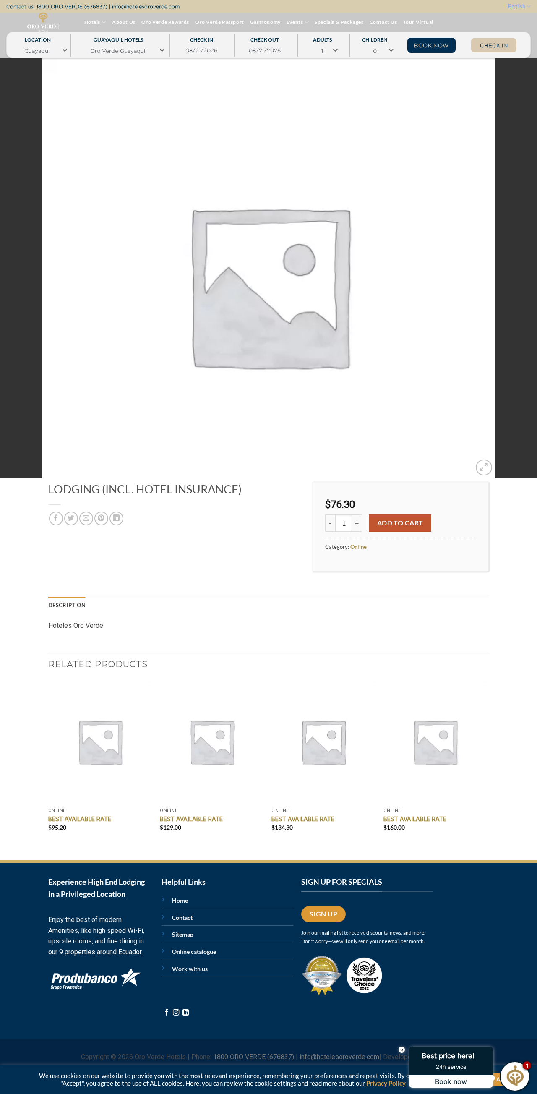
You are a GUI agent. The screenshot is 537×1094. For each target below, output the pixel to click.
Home (180, 900)
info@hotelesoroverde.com (146, 6)
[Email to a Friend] (86, 518)
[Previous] (48, 763)
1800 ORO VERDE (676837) (71, 6)
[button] (484, 468)
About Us (124, 22)
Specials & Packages (339, 22)
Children (374, 38)
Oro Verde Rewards (165, 22)
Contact (182, 917)
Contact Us (383, 22)
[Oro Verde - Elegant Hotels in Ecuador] (26, 22)
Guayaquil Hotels (118, 38)
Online (358, 546)
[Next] (486, 763)
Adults (322, 38)
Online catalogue (194, 951)
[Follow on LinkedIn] (185, 1012)
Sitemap (182, 934)
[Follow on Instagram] (176, 1012)
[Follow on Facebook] (166, 1012)
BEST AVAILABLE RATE (79, 819)
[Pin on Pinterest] (101, 518)
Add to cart (400, 523)
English (516, 6)
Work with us (190, 968)
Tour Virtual (418, 22)
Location (38, 38)
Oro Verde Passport (219, 22)
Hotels (92, 22)
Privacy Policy (386, 1083)
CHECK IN (494, 45)
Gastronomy (265, 22)
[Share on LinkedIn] (116, 518)
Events (295, 22)
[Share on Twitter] (71, 518)
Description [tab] (67, 605)
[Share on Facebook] (56, 518)
